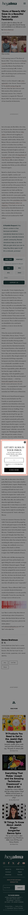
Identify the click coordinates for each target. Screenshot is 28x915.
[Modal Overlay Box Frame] (14, 457)
